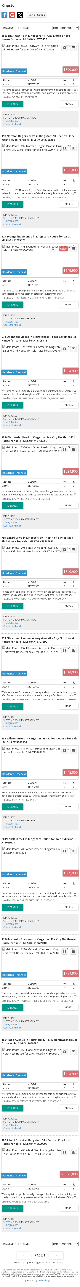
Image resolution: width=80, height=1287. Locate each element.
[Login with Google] (12, 17)
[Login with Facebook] (4, 17)
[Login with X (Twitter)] (20, 17)
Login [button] (37, 14)
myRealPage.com (46, 1280)
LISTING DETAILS (12, 104)
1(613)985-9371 (11, 120)
